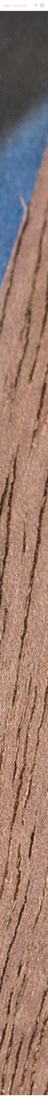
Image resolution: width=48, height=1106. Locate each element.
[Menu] (40, 5)
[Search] (34, 5)
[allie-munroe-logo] (20, 5)
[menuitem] (34, 5)
